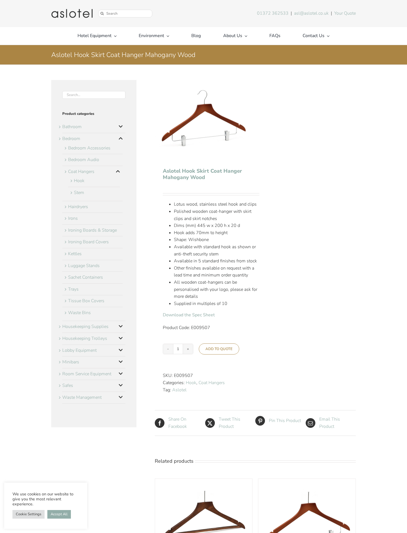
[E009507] (203, 117)
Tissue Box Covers (86, 301)
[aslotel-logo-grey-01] (72, 11)
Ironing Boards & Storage (92, 230)
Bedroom (71, 139)
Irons (73, 218)
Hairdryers (78, 207)
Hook (191, 383)
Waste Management (82, 397)
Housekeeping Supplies (85, 327)
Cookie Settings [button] (28, 514)
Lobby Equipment (79, 350)
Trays (73, 289)
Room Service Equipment (86, 374)
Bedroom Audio (83, 160)
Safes (67, 385)
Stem (79, 193)
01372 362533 (272, 13)
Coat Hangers (212, 383)
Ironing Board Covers (88, 242)
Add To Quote (219, 348)
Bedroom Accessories (89, 148)
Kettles (75, 254)
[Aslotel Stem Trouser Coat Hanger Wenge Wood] (203, 482)
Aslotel (179, 390)
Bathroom (72, 127)
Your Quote (345, 13)
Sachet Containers (85, 277)
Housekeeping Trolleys (84, 338)
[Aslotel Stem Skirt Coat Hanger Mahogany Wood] (307, 482)
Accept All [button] (59, 514)
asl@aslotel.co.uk (311, 13)
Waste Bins (79, 313)
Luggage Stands (84, 266)
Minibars (70, 362)
